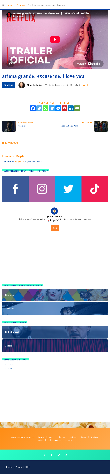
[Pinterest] (64, 108)
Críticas (73, 437)
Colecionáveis (54, 440)
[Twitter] (39, 108)
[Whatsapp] (45, 108)
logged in (19, 161)
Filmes (41, 437)
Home (9, 5)
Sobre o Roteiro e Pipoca (22, 437)
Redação (9, 365)
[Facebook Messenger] (58, 108)
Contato (8, 369)
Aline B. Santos (34, 85)
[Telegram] (52, 108)
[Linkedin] (71, 108)
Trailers (21, 5)
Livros (62, 437)
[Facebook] (33, 108)
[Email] (77, 108)
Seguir (55, 228)
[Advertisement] (55, 258)
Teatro (40, 440)
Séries (52, 437)
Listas (83, 437)
